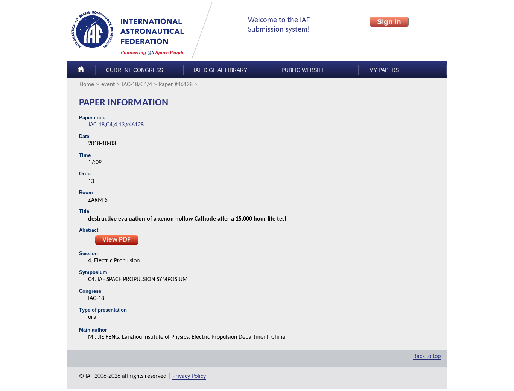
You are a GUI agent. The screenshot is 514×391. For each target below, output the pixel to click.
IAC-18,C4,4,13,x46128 (116, 125)
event (108, 85)
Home (86, 85)
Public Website (303, 70)
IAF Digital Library (220, 70)
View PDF (116, 239)
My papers (384, 70)
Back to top (427, 356)
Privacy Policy (189, 376)
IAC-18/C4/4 (137, 85)
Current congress (134, 70)
